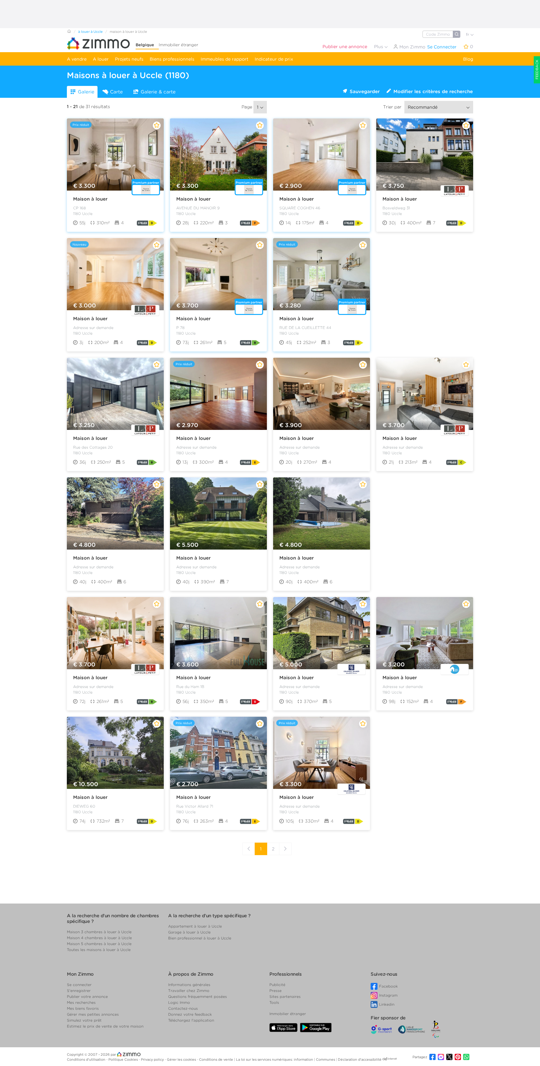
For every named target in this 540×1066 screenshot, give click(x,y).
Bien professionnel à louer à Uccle (199, 938)
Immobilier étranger (178, 44)
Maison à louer (90, 199)
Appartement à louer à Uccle (195, 926)
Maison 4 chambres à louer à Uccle (99, 937)
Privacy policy (153, 1059)
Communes (326, 1059)
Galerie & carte (158, 92)
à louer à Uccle (90, 31)
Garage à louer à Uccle (189, 932)
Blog (468, 59)
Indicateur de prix (274, 59)
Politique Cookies (123, 1059)
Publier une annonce (344, 46)
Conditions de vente (216, 1059)
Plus (379, 46)
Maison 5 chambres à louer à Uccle (99, 943)
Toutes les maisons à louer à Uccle (99, 949)
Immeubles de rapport (224, 59)
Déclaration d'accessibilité (360, 1059)
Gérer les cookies (182, 1059)
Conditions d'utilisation (86, 1059)
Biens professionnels (172, 59)
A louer (101, 59)
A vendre (77, 59)
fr (468, 34)
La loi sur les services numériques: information (275, 1059)
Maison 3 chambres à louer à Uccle (99, 931)
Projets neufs (129, 59)
